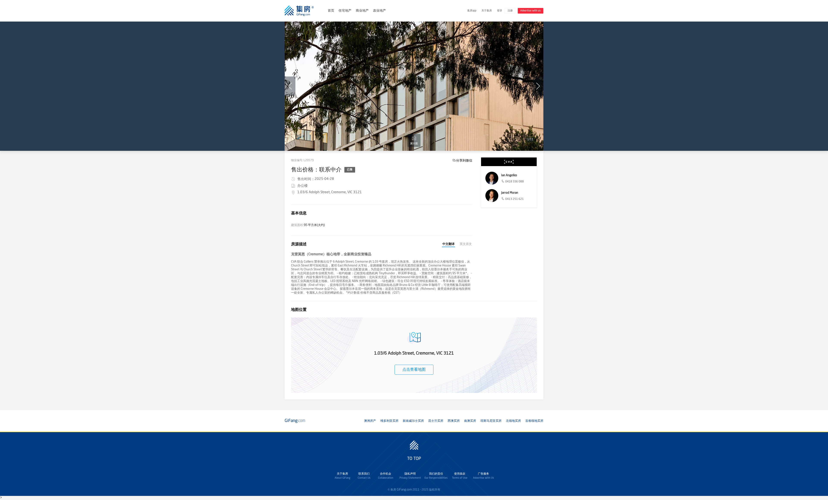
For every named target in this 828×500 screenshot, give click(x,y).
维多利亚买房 (389, 420)
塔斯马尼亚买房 (491, 420)
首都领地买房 (534, 420)
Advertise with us (530, 10)
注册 (510, 10)
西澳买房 (454, 420)
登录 (499, 10)
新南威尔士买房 (413, 420)
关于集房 (486, 10)
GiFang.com (404, 489)
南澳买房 (470, 420)
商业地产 (362, 10)
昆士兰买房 (435, 420)
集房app (471, 10)
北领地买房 (513, 420)
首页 (331, 10)
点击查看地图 (414, 370)
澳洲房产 (370, 420)
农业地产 (379, 10)
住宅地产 (345, 10)
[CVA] (509, 161)
